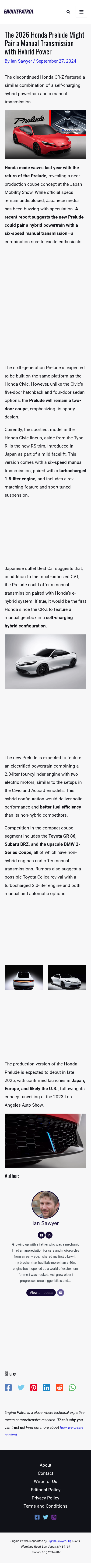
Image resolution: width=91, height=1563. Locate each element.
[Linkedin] (46, 1387)
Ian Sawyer (45, 1223)
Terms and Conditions (45, 1506)
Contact (45, 1473)
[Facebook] (41, 1235)
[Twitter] (21, 1387)
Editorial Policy (45, 1489)
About (45, 1465)
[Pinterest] (33, 1387)
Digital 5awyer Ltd (59, 1541)
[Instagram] (54, 1517)
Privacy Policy (45, 1498)
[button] (68, 12)
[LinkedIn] (49, 1235)
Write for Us (45, 1481)
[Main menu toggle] (82, 12)
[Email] (60, 1292)
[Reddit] (59, 1387)
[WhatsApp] (72, 1387)
